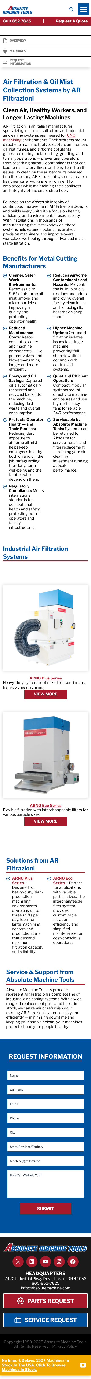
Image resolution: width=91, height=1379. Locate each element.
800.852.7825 (17, 21)
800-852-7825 (45, 1283)
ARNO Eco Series (45, 805)
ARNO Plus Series (45, 678)
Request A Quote (72, 21)
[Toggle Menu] (83, 9)
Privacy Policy (64, 1346)
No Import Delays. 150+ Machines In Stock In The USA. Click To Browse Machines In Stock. (35, 1365)
